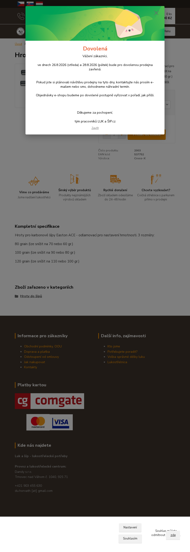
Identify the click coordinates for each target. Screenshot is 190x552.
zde (173, 535)
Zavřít (95, 128)
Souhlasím (130, 538)
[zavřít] (156, 13)
